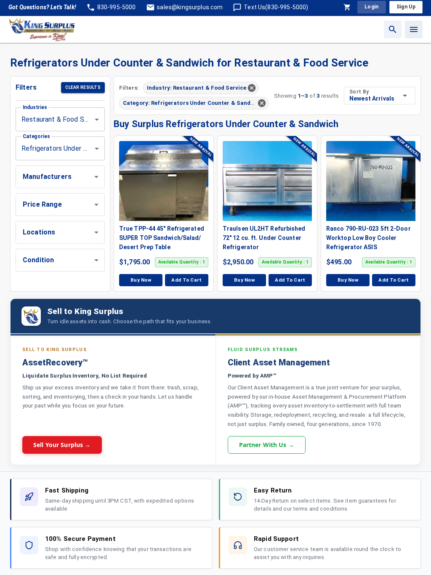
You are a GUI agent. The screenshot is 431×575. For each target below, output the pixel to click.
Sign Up (405, 7)
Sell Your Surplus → (62, 445)
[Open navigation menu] (414, 29)
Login (371, 7)
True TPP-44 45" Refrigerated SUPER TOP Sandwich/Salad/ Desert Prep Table (161, 237)
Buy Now (140, 280)
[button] (60, 177)
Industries (35, 107)
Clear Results (83, 87)
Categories (36, 136)
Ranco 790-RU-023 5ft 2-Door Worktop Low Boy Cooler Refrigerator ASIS (368, 237)
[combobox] (60, 119)
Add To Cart (186, 280)
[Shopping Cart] (347, 7)
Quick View (168, 181)
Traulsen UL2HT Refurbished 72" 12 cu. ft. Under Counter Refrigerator (264, 237)
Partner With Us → (266, 445)
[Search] (393, 29)
